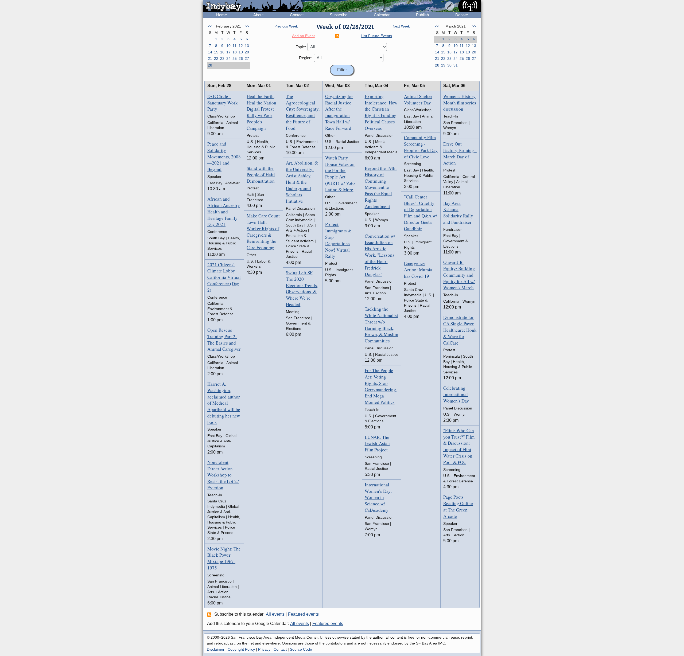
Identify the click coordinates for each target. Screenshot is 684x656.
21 (210, 58)
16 (222, 52)
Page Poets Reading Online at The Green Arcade (458, 506)
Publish (422, 15)
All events (275, 614)
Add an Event (303, 36)
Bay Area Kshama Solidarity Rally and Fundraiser (458, 212)
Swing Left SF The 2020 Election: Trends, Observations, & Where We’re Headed (302, 288)
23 (222, 58)
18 (234, 52)
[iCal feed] (210, 614)
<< (210, 26)
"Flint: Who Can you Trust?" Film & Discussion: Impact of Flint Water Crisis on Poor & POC (459, 446)
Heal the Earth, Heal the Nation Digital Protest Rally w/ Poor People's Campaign (261, 112)
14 (210, 52)
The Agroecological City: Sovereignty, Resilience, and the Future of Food (303, 112)
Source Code (301, 649)
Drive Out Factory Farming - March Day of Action (460, 153)
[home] (253, 6)
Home (221, 15)
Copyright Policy (241, 649)
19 (241, 52)
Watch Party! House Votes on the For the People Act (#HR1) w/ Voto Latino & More (340, 174)
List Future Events (376, 36)
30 (449, 65)
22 (216, 58)
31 (455, 65)
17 (228, 52)
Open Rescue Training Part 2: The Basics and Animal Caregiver (224, 339)
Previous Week (286, 26)
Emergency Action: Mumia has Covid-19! (418, 269)
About (258, 15)
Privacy (264, 649)
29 (443, 65)
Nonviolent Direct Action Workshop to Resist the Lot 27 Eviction (223, 475)
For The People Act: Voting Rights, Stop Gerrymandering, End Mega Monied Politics (381, 386)
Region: (305, 58)
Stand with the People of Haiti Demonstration (261, 174)
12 (241, 46)
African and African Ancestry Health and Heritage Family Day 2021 (223, 211)
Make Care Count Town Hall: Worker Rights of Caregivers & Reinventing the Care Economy (263, 232)
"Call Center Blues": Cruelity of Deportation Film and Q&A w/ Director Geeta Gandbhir (420, 213)
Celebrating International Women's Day (456, 394)
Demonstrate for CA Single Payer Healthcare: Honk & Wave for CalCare (460, 330)
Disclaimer (215, 649)
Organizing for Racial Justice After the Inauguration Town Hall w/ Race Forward (339, 112)
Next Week (401, 26)
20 (247, 52)
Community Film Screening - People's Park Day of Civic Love (421, 146)
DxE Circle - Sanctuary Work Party (222, 102)
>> (247, 26)
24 (228, 58)
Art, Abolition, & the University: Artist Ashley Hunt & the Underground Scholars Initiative (302, 182)
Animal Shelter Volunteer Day (418, 99)
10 (228, 46)
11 (234, 46)
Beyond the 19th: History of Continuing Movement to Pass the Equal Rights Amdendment (381, 187)
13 (247, 46)
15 (216, 52)
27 (247, 58)
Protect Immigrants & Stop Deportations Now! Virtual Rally (338, 240)
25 (234, 58)
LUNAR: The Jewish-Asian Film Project (377, 443)
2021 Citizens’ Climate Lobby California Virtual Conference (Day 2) (224, 277)
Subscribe (338, 15)
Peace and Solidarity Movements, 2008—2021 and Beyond (224, 156)
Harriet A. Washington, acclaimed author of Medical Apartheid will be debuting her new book (223, 403)
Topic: (301, 47)
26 (241, 58)
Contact (297, 15)
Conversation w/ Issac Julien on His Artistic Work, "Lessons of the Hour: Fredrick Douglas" (380, 255)
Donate (461, 15)
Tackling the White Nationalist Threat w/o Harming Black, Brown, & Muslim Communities (381, 325)
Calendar (382, 15)
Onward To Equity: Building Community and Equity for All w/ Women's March (459, 275)
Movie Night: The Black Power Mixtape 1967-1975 (224, 558)
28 (210, 65)
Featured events (303, 614)
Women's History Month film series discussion (459, 102)
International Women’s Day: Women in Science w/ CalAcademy (378, 497)
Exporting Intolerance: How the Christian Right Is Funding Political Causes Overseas (381, 112)
